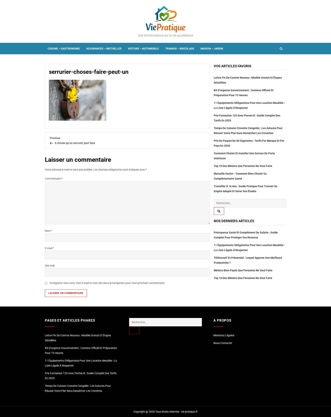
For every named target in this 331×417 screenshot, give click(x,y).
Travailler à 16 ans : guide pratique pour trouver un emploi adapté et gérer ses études (245, 189)
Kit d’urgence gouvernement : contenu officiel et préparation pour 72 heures (244, 93)
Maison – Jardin (212, 48)
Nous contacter (222, 343)
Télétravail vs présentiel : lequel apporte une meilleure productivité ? (248, 260)
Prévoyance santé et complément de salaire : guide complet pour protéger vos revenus (246, 235)
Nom (48, 230)
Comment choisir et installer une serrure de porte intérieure (244, 156)
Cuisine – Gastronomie (64, 48)
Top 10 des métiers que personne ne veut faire (243, 165)
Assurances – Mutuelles (104, 48)
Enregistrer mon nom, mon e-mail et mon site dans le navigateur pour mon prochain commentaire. (107, 283)
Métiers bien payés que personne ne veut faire (243, 270)
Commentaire (54, 178)
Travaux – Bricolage (179, 48)
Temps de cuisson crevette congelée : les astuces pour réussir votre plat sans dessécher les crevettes (248, 131)
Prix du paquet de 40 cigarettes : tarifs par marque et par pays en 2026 (249, 143)
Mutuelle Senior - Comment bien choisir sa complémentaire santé (240, 176)
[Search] (219, 211)
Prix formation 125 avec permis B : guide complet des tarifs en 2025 (247, 118)
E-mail (49, 248)
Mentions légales (223, 335)
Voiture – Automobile (143, 48)
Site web (50, 265)
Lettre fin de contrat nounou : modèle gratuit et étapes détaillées (248, 80)
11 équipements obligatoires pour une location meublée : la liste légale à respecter (249, 105)
